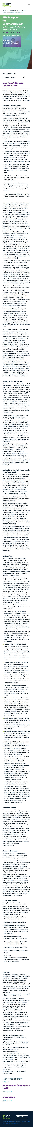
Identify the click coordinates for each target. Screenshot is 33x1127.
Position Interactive (26, 1121)
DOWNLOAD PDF (11, 32)
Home (4, 10)
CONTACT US (21, 1116)
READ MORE (6, 1091)
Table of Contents (9, 77)
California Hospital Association (15, 1123)
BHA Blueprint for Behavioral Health (17, 10)
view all (6, 1082)
